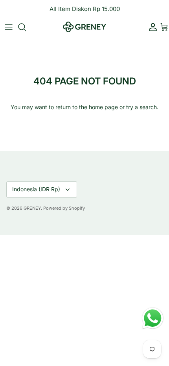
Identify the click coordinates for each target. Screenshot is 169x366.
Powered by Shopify (64, 208)
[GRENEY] (84, 27)
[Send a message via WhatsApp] (152, 318)
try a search (141, 107)
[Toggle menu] (8, 27)
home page (103, 107)
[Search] (26, 27)
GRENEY (32, 208)
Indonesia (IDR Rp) (36, 189)
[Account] (151, 27)
